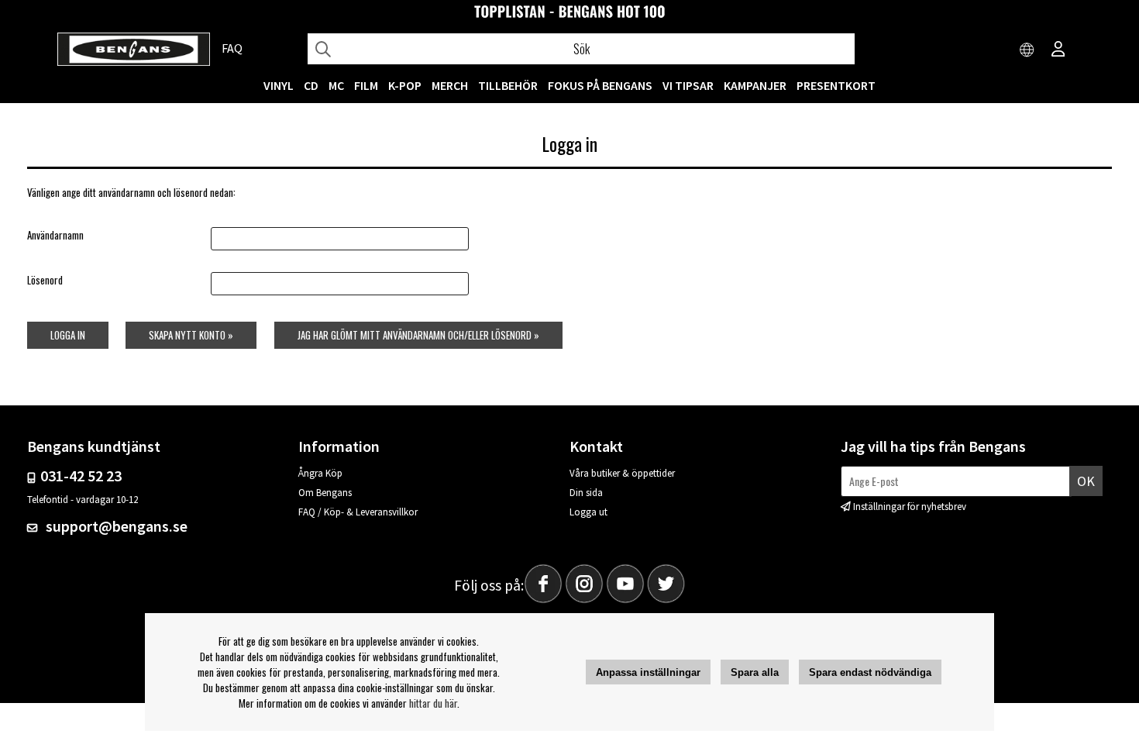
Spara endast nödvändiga (870, 672)
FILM (366, 85)
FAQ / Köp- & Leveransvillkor (358, 512)
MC (336, 85)
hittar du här (433, 703)
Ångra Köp (320, 473)
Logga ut (588, 512)
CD (311, 85)
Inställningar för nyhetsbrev (909, 506)
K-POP (405, 85)
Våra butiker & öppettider (622, 473)
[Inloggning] (1058, 50)
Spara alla (755, 672)
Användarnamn (55, 235)
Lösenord (45, 280)
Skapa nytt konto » (191, 335)
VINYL (278, 85)
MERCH (450, 85)
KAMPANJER (755, 85)
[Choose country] (1027, 50)
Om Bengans (325, 492)
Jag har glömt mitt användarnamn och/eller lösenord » (418, 335)
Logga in (67, 335)
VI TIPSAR (688, 85)
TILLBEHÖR (508, 85)
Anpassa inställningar (648, 672)
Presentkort (836, 85)
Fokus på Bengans (600, 85)
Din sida (586, 492)
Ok (1086, 481)
